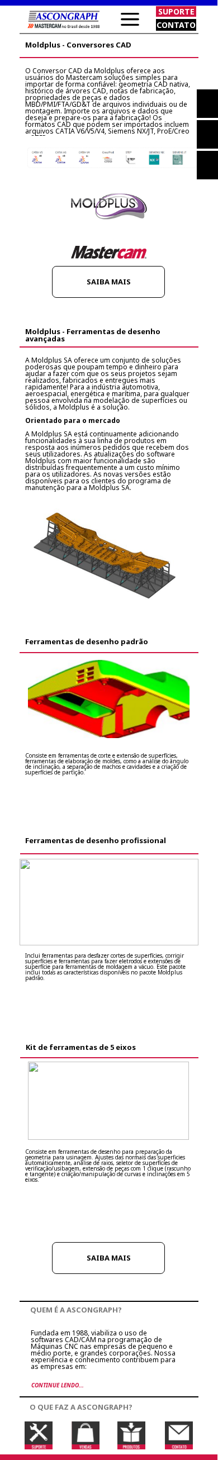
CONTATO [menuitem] (176, 25)
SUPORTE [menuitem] (176, 11)
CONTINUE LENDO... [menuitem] (57, 1385)
